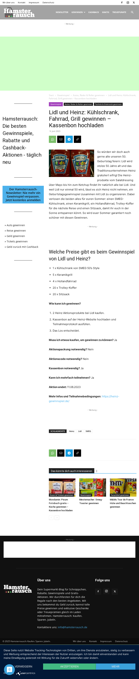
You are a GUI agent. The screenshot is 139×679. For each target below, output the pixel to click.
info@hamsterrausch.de (72, 627)
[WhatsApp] (52, 139)
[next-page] (57, 517)
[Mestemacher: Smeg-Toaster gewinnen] (92, 487)
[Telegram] (69, 139)
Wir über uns (8, 2)
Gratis (105, 12)
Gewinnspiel (63, 95)
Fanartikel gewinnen (120, 495)
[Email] (60, 139)
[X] (133, 2)
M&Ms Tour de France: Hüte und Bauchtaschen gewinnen (123, 503)
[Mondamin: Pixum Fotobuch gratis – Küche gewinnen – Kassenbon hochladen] (62, 487)
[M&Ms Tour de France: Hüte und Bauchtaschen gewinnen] (123, 487)
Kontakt (21, 2)
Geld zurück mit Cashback (22, 246)
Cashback (93, 12)
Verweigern (23, 666)
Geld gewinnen (16, 236)
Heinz (71, 431)
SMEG (88, 431)
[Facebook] (122, 2)
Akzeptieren (69, 666)
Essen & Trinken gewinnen (61, 495)
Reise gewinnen (16, 230)
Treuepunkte (119, 12)
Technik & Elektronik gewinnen (108, 104)
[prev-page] (51, 517)
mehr (115, 666)
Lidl (80, 431)
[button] (132, 12)
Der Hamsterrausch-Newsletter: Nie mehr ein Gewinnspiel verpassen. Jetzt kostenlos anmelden (23, 194)
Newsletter (62, 12)
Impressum (34, 2)
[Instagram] (127, 2)
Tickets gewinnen (17, 241)
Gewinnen (77, 12)
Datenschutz (48, 2)
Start (51, 95)
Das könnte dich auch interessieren (71, 471)
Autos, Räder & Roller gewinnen (89, 95)
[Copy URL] (77, 139)
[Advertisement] (69, 31)
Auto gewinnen (16, 225)
